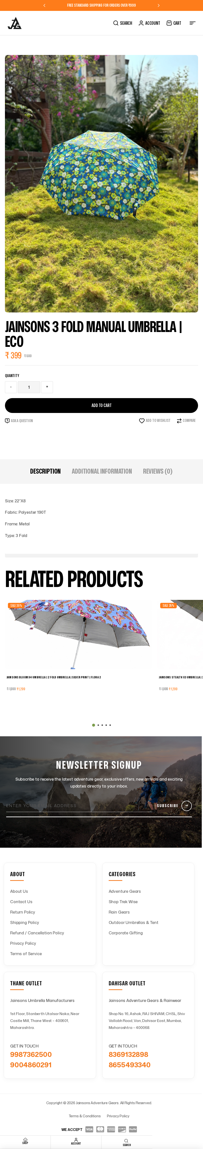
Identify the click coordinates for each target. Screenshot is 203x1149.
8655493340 (130, 1065)
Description (45, 471)
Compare (189, 421)
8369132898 (128, 1054)
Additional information (102, 471)
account (76, 1143)
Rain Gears (119, 912)
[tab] (45, 472)
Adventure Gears (125, 891)
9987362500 (30, 1054)
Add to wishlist (158, 421)
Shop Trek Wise (123, 901)
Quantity (12, 376)
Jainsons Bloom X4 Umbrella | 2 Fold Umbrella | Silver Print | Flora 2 (54, 677)
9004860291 (30, 1065)
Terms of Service (26, 953)
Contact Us (21, 901)
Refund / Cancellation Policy (37, 933)
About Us (19, 891)
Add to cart (102, 406)
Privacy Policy (23, 943)
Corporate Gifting (126, 933)
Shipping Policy (24, 922)
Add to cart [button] (24, 700)
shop (25, 1143)
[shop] (25, 1140)
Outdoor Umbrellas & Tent (133, 922)
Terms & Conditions (85, 1116)
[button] (93, 725)
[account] (76, 1140)
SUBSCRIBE (172, 806)
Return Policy (22, 912)
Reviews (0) (158, 471)
